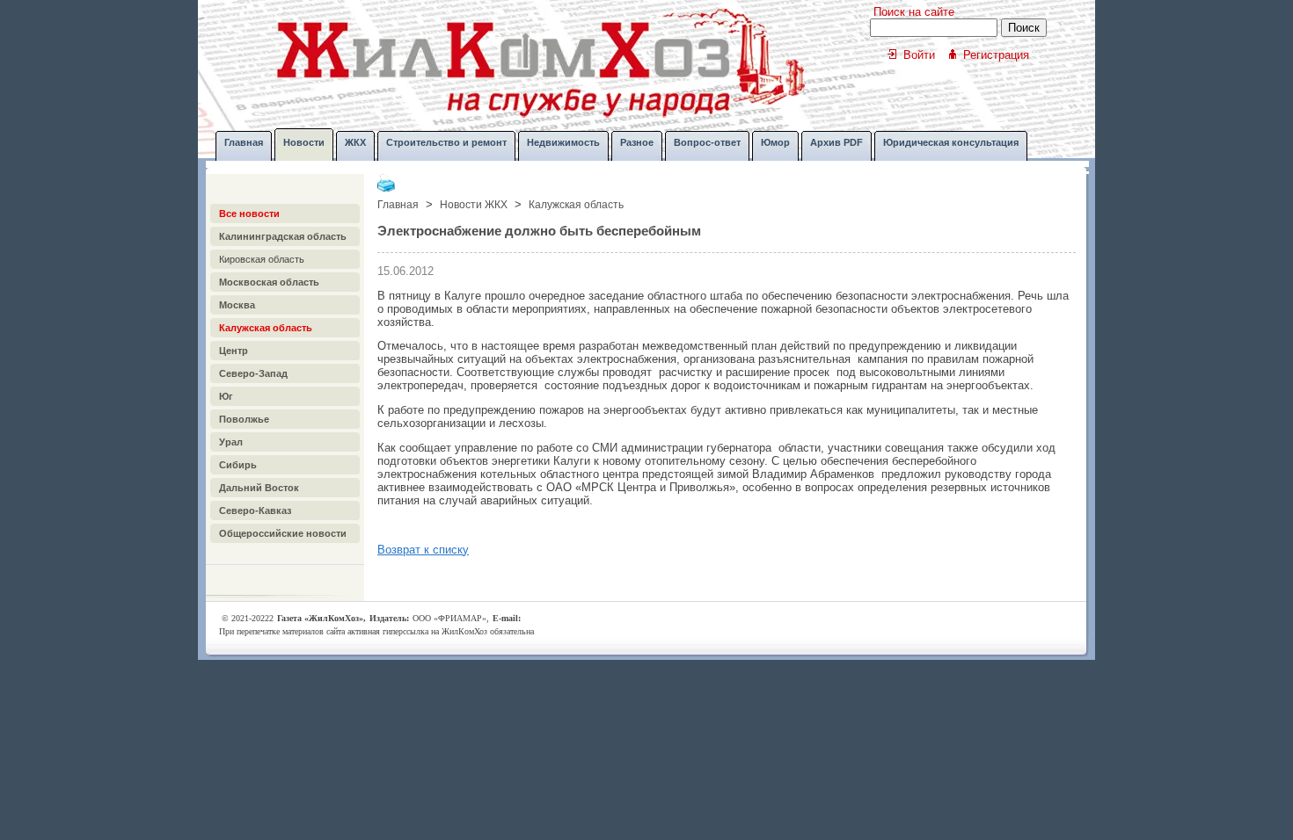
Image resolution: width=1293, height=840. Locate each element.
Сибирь (238, 465)
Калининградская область (283, 236)
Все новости (249, 213)
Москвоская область (269, 282)
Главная (398, 205)
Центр (233, 350)
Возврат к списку (423, 549)
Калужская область (265, 327)
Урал (231, 442)
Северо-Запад (253, 373)
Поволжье (244, 419)
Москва (237, 305)
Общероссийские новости (283, 533)
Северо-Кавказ (255, 510)
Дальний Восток (259, 487)
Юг (226, 396)
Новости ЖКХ (474, 205)
